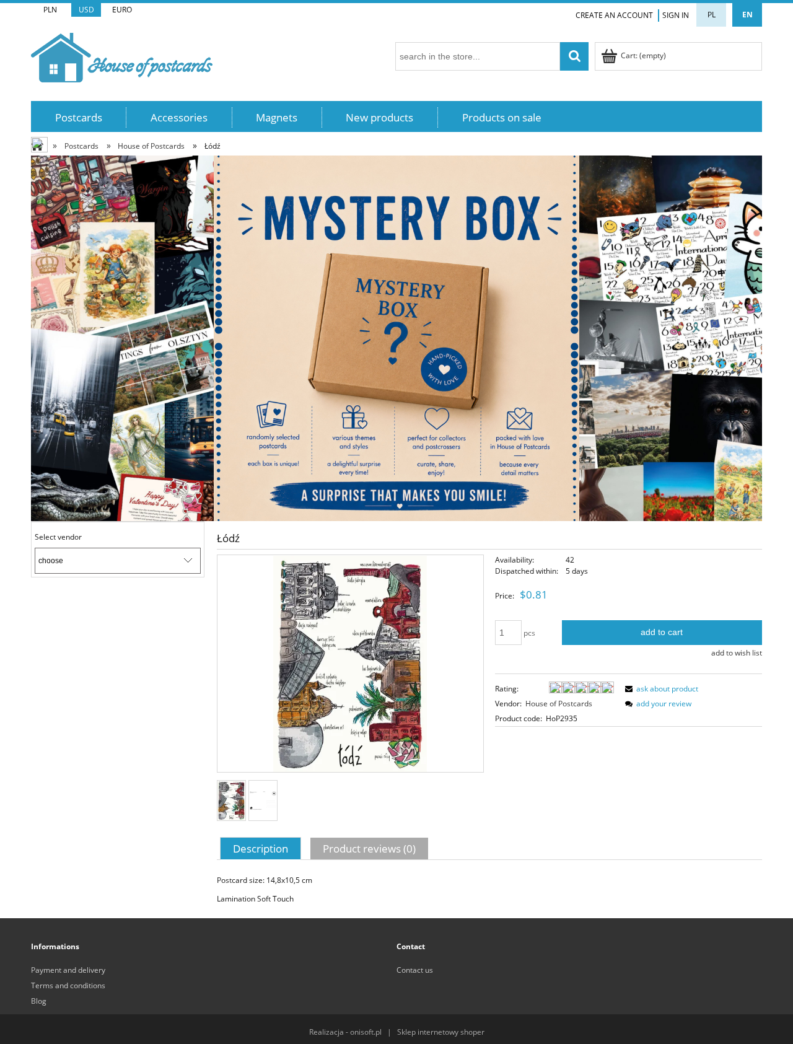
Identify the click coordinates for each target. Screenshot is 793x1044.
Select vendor (58, 537)
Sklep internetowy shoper (440, 1032)
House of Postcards (558, 703)
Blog (38, 1001)
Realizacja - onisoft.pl (345, 1032)
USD (86, 9)
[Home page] (121, 55)
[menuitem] (78, 117)
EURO (122, 9)
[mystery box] (396, 337)
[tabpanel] (489, 890)
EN (747, 14)
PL (712, 14)
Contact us (414, 970)
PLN (50, 9)
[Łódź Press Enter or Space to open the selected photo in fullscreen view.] (350, 664)
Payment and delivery (68, 970)
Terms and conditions (68, 985)
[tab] (262, 848)
